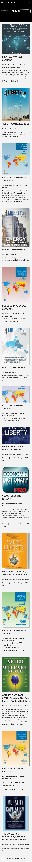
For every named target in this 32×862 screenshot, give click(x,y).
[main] (16, 11)
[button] (2, 2)
